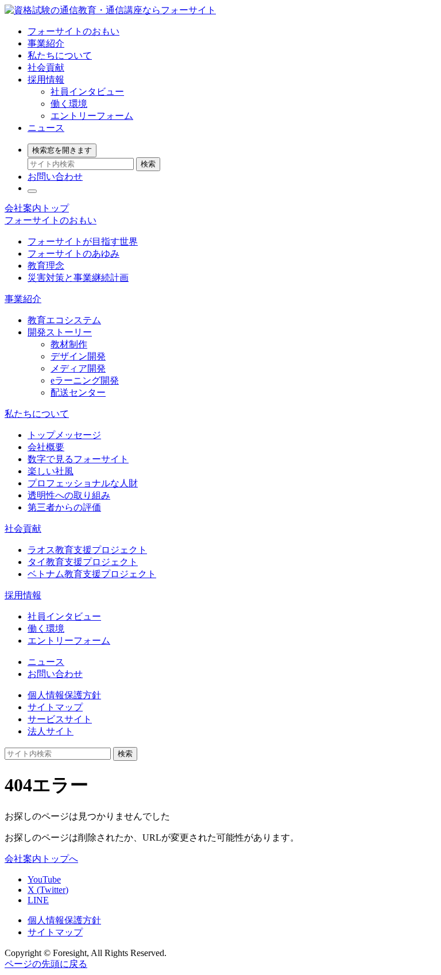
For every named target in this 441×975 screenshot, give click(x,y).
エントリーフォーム (92, 116)
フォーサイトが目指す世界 (83, 241)
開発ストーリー (60, 332)
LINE (38, 900)
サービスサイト (60, 719)
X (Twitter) (48, 890)
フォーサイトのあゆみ (73, 253)
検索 (148, 164)
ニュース (46, 128)
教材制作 (69, 344)
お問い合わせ (55, 176)
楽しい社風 (51, 471)
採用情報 (46, 79)
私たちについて (60, 55)
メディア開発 (78, 368)
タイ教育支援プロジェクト (83, 562)
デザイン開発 (78, 356)
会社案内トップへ (41, 859)
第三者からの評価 (64, 507)
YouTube (44, 879)
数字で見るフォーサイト (78, 459)
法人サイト (51, 731)
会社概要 (46, 447)
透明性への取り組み (69, 495)
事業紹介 (46, 43)
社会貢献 (46, 67)
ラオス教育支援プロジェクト (87, 550)
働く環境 (69, 104)
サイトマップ (55, 707)
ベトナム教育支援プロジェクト (92, 574)
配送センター (78, 392)
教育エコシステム (64, 320)
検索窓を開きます (62, 150)
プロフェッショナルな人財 (83, 483)
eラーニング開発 (85, 380)
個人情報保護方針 (64, 695)
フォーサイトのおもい (73, 31)
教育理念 (46, 265)
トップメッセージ (64, 435)
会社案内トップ (37, 208)
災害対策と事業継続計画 (78, 278)
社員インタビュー (87, 91)
